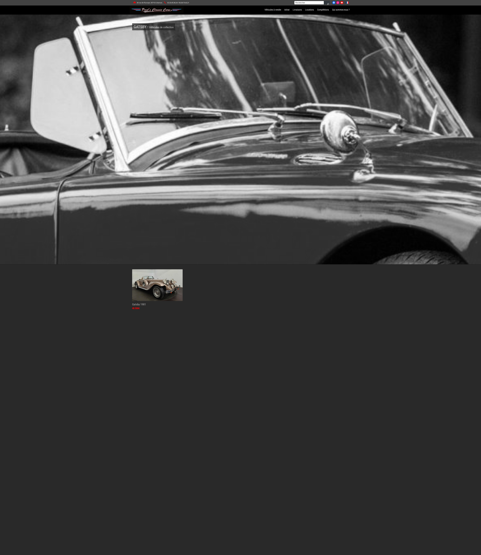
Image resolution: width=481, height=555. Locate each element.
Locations (309, 10)
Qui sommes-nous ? (341, 10)
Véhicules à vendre (273, 10)
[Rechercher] (327, 2)
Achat (286, 10)
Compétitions (323, 10)
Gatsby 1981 (139, 304)
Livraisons (297, 10)
